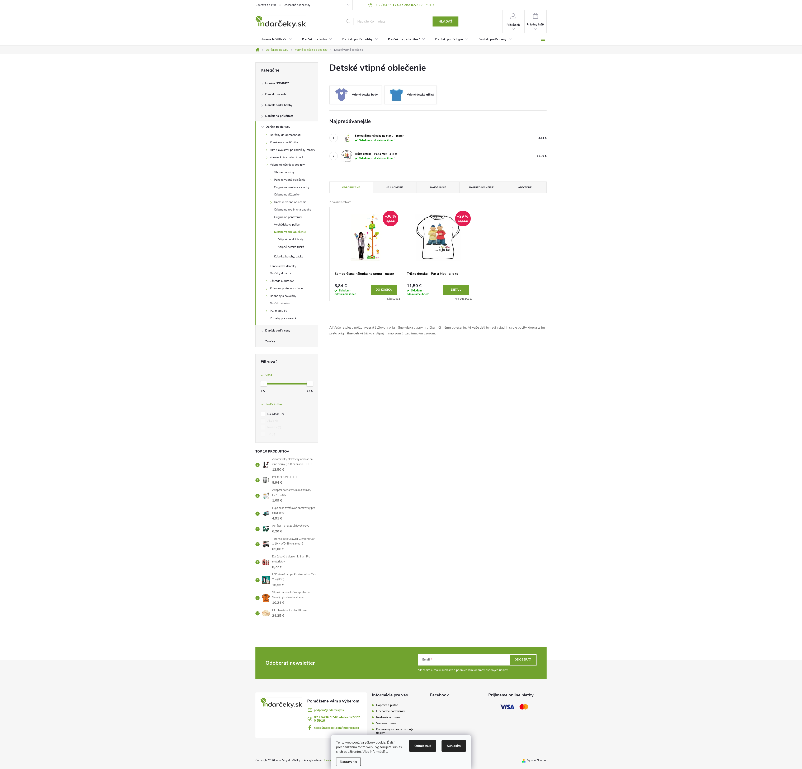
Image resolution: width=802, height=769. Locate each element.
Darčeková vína (279, 303)
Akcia (272, 421)
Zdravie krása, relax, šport (286, 157)
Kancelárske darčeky (283, 266)
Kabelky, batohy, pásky (288, 256)
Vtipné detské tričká (291, 247)
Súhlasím (454, 746)
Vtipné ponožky (284, 172)
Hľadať (445, 21)
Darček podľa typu (278, 127)
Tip (270, 434)
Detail (456, 290)
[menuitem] (276, 39)
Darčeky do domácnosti (285, 135)
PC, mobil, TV (278, 311)
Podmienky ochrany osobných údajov (395, 731)
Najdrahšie (438, 187)
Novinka (273, 427)
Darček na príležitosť (279, 116)
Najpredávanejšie (481, 187)
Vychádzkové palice (286, 225)
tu (387, 751)
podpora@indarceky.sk (329, 710)
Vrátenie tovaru (386, 723)
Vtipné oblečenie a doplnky (287, 165)
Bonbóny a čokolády (283, 296)
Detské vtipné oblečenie (290, 232)
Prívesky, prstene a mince (286, 288)
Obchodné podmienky (297, 5)
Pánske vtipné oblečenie (289, 180)
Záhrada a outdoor (282, 281)
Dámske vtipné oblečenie (290, 202)
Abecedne (525, 187)
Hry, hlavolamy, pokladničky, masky (292, 150)
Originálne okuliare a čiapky (291, 187)
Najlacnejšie (394, 187)
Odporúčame (351, 187)
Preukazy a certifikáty (284, 142)
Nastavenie (348, 761)
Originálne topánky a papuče (292, 210)
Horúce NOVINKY (277, 83)
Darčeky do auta (280, 273)
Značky (270, 341)
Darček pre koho (276, 94)
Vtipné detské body (290, 239)
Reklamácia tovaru (388, 717)
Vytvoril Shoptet (537, 760)
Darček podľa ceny (277, 331)
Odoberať (523, 660)
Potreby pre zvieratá (283, 318)
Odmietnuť (422, 746)
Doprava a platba (266, 5)
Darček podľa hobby (278, 105)
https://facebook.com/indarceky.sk (336, 728)
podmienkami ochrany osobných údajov (482, 670)
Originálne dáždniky (286, 195)
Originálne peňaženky (288, 217)
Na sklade (275, 414)
